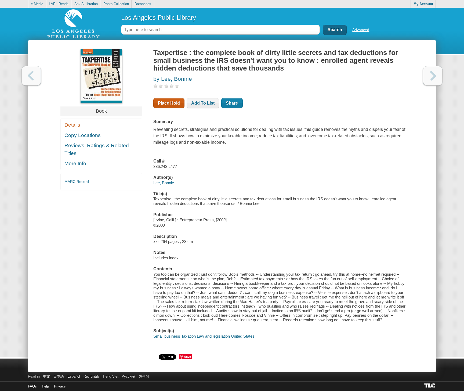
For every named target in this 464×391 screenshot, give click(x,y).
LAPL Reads (58, 4)
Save (187, 357)
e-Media (37, 4)
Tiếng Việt (110, 376)
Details (72, 125)
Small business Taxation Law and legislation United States (204, 336)
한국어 (144, 376)
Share (232, 103)
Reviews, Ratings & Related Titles (96, 149)
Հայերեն (91, 376)
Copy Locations (82, 135)
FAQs (32, 386)
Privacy (60, 386)
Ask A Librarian (86, 4)
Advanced (360, 30)
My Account (423, 4)
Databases (143, 4)
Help (45, 386)
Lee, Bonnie (163, 182)
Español (73, 376)
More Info (75, 163)
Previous (31, 76)
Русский (128, 376)
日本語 (58, 376)
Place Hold (169, 103)
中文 (46, 376)
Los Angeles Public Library (158, 17)
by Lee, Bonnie (172, 79)
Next (433, 76)
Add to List (203, 103)
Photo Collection (116, 4)
